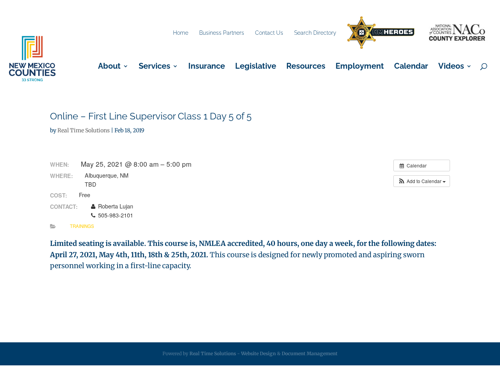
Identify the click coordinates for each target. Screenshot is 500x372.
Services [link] (154, 67)
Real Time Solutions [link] (83, 130)
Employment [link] (360, 67)
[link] (381, 33)
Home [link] (180, 33)
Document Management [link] (310, 353)
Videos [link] (451, 67)
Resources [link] (305, 67)
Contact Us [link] (269, 33)
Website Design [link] (258, 353)
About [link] (109, 67)
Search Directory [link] (315, 33)
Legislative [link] (255, 67)
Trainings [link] (82, 226)
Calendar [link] (411, 67)
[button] (422, 181)
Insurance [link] (206, 67)
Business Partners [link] (221, 33)
